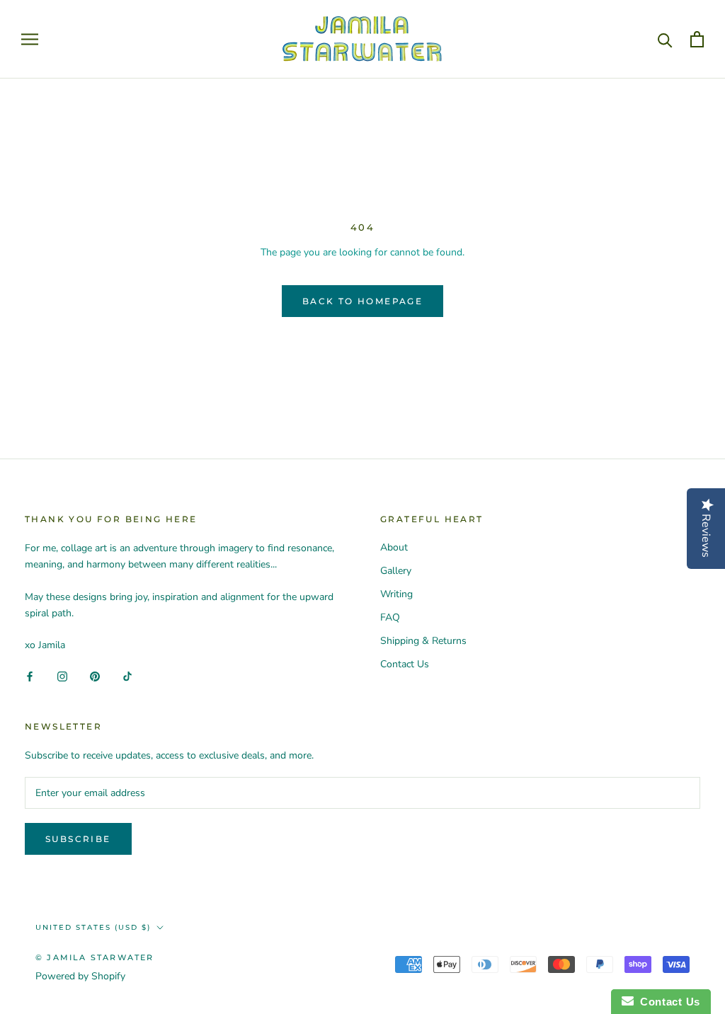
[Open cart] (697, 39)
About (394, 547)
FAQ (390, 617)
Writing (396, 594)
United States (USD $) (93, 927)
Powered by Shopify (80, 976)
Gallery (395, 570)
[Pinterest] (95, 676)
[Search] (665, 39)
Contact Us (404, 664)
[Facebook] (30, 676)
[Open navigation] (29, 39)
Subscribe (78, 839)
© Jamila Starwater (94, 957)
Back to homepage (362, 301)
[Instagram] (62, 676)
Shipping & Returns (423, 640)
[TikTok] (127, 676)
